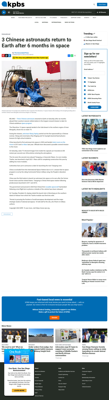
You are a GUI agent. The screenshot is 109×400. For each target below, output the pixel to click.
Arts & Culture (41, 17)
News (13, 17)
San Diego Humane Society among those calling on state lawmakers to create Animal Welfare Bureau (94, 350)
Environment (32, 344)
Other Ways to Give (87, 380)
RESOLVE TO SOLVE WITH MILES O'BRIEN (93, 211)
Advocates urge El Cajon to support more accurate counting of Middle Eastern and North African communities (66, 351)
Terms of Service (39, 396)
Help (94, 17)
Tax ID (83, 383)
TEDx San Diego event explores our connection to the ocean (94, 150)
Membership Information (88, 377)
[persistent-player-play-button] (4, 12)
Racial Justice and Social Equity (63, 344)
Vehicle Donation (86, 386)
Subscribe (95, 107)
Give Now (102, 4)
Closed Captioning (63, 374)
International (56, 22)
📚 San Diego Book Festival (93, 40)
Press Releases (39, 386)
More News (6, 326)
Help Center (61, 389)
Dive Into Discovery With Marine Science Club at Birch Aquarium (93, 180)
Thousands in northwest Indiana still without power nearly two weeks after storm (94, 253)
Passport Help (62, 386)
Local (37, 22)
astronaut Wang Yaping (30, 133)
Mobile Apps (38, 383)
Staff (36, 392)
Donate (54, 318)
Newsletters (38, 374)
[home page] (13, 4)
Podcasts (64, 17)
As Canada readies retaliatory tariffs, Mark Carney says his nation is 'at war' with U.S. (94, 272)
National (45, 22)
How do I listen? (62, 383)
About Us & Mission (40, 371)
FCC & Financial (39, 380)
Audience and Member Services (66, 371)
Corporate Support (87, 371)
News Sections (69, 22)
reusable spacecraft (52, 187)
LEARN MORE (19, 390)
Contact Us (61, 377)
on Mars (24, 144)
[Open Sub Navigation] (16, 17)
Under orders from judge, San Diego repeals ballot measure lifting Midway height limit (41, 349)
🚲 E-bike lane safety (91, 37)
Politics (84, 344)
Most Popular (87, 220)
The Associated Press (21, 53)
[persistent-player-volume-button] (8, 12)
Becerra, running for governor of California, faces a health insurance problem (94, 243)
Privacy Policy (38, 389)
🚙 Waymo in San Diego (91, 44)
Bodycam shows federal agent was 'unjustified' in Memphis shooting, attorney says (93, 262)
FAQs (59, 380)
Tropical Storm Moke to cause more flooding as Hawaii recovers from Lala (94, 281)
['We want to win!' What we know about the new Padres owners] (14, 335)
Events (86, 17)
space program (27, 123)
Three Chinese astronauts (25, 119)
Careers (37, 377)
